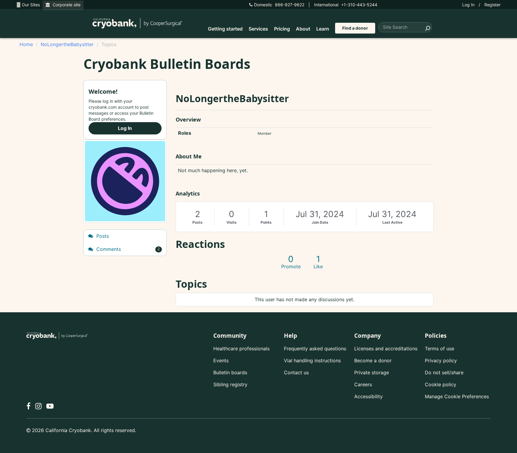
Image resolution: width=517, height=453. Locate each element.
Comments (127, 249)
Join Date (320, 222)
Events (221, 360)
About (303, 29)
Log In (468, 4)
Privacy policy (441, 360)
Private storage (371, 372)
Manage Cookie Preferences (457, 396)
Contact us (296, 372)
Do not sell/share (444, 372)
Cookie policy (440, 384)
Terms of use (439, 349)
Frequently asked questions (315, 349)
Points (266, 222)
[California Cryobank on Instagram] (38, 406)
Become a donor (373, 360)
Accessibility (368, 396)
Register (492, 4)
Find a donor (355, 28)
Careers (363, 384)
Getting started (225, 29)
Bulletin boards (230, 372)
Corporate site (65, 4)
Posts (197, 222)
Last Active (392, 222)
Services (258, 29)
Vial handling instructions (312, 360)
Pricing (282, 29)
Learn (322, 29)
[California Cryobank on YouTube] (50, 406)
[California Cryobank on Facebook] (28, 406)
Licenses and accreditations (385, 349)
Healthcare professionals (241, 349)
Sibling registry (230, 384)
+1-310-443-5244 (345, 4)
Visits (231, 222)
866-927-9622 (279, 4)
